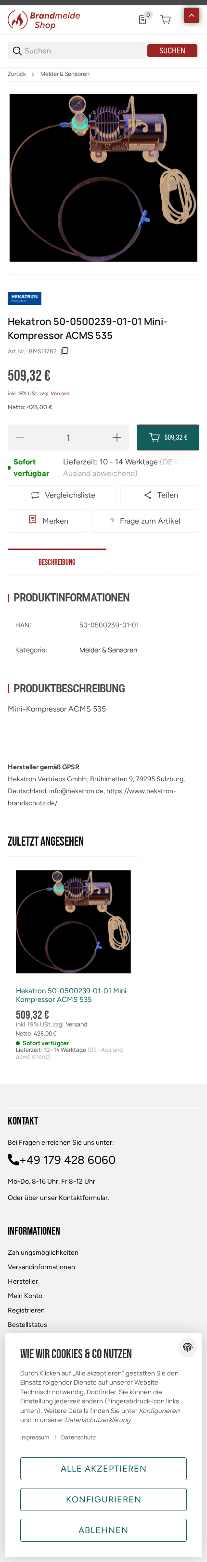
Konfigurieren (104, 1499)
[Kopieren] (64, 351)
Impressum (34, 1437)
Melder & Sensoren (65, 74)
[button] (73, 921)
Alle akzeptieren (104, 1468)
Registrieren (26, 1310)
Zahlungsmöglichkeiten (43, 1253)
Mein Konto (25, 1296)
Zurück (17, 74)
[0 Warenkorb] (165, 19)
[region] (103, 74)
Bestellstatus (27, 1325)
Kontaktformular (83, 1198)
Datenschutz (78, 1437)
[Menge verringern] (19, 437)
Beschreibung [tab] (57, 562)
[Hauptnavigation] (103, 2)
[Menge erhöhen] (117, 437)
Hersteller (23, 1281)
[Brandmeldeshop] (44, 19)
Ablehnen (103, 1530)
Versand (60, 393)
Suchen (172, 50)
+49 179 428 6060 (67, 1160)
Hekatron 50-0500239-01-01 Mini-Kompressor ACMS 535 (72, 995)
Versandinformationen (41, 1267)
